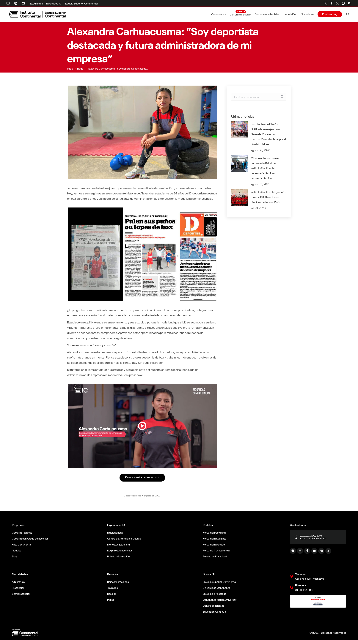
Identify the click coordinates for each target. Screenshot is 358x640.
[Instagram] (300, 551)
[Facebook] (293, 551)
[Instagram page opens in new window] (343, 3)
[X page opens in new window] (337, 3)
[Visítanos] (291, 576)
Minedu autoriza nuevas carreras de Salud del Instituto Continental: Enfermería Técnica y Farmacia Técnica (265, 168)
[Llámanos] (291, 587)
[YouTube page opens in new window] (349, 3)
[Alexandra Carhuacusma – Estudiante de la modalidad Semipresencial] (142, 426)
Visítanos (300, 573)
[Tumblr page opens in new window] (326, 3)
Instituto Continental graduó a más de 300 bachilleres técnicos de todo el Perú (268, 197)
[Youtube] (314, 551)
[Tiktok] (307, 551)
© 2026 (314, 632)
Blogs (138, 495)
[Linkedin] (321, 551)
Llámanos (301, 585)
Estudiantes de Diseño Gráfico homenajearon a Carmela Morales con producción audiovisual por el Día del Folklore (268, 134)
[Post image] (239, 129)
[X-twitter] (328, 551)
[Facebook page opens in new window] (331, 3)
